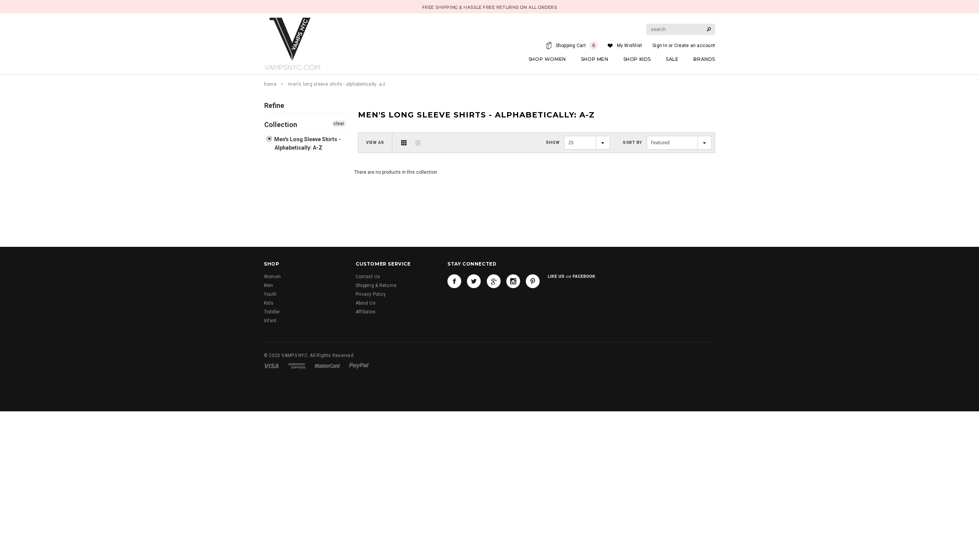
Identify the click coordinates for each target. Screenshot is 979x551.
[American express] (297, 365)
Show (552, 142)
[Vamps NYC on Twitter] (474, 281)
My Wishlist (629, 45)
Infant (270, 320)
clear (338, 123)
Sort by (632, 142)
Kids (268, 303)
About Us (366, 303)
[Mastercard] (327, 365)
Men (268, 285)
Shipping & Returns (376, 285)
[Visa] (271, 365)
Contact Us (368, 276)
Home (270, 84)
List (418, 142)
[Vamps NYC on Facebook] (454, 281)
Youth (270, 294)
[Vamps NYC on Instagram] (513, 281)
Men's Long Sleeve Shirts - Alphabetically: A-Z (307, 143)
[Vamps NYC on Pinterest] (533, 281)
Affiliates (366, 312)
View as (375, 142)
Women (272, 276)
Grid (404, 142)
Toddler (272, 312)
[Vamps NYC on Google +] (494, 281)
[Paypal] (359, 365)
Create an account (694, 45)
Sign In (659, 45)
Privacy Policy (371, 294)
